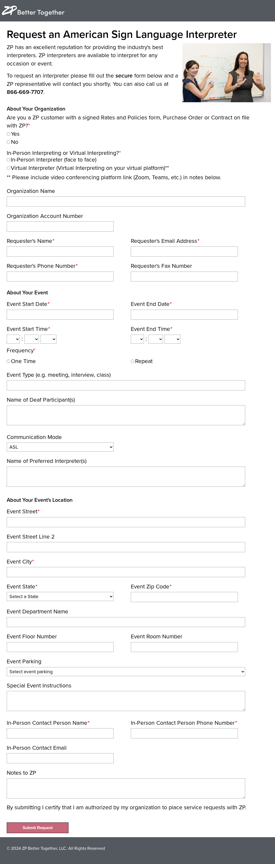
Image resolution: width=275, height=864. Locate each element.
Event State (22, 586)
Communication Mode (34, 437)
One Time (23, 361)
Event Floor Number (32, 636)
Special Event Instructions (39, 685)
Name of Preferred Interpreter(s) (46, 460)
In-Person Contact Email (37, 747)
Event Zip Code (151, 586)
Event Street (23, 511)
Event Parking (24, 661)
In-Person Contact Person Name (48, 722)
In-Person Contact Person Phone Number (184, 722)
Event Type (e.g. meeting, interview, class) (59, 374)
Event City (20, 561)
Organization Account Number (45, 216)
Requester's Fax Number (161, 265)
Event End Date (151, 304)
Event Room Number (156, 636)
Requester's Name (30, 240)
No (14, 141)
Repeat (144, 361)
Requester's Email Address (165, 240)
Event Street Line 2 (31, 536)
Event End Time (151, 328)
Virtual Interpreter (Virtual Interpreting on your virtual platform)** (90, 167)
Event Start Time (28, 328)
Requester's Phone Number (42, 265)
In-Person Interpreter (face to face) (53, 159)
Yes (15, 133)
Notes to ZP (21, 772)
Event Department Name (37, 611)
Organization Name (31, 191)
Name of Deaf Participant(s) (41, 399)
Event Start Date (28, 304)
